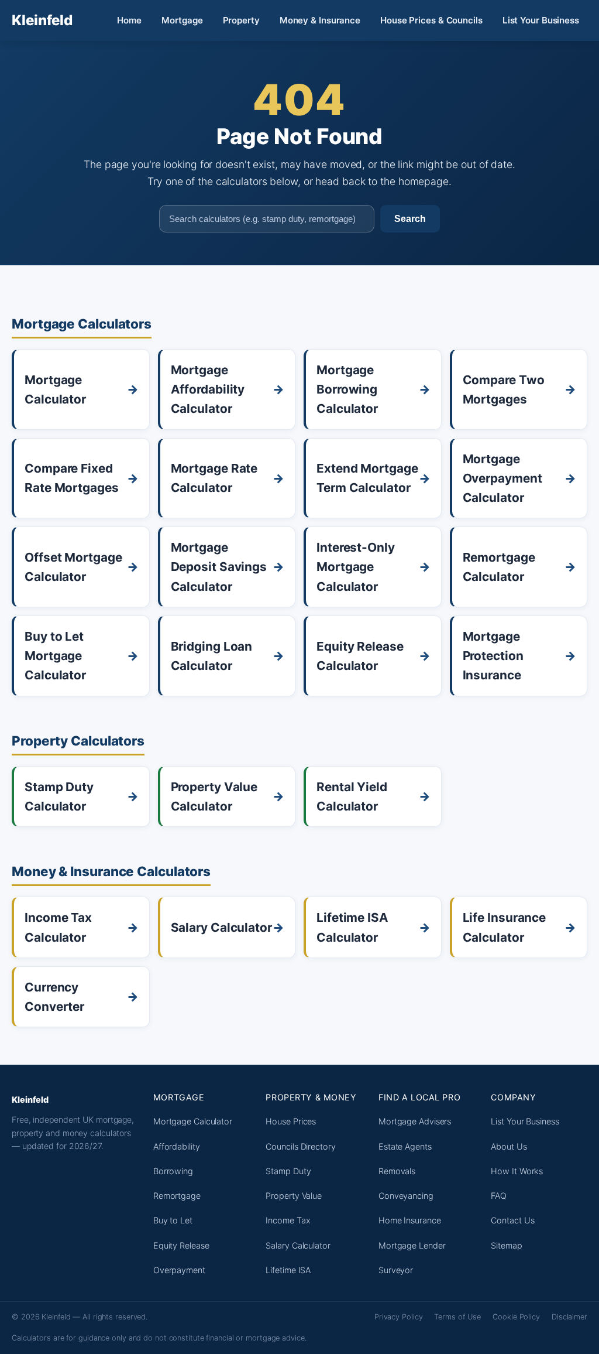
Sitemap (506, 1245)
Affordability (176, 1146)
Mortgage (181, 20)
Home (129, 20)
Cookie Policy (516, 1316)
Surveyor (395, 1270)
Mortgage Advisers (414, 1121)
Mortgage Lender (412, 1245)
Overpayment (179, 1270)
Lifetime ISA (288, 1270)
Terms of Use (457, 1316)
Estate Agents (405, 1146)
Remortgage (177, 1196)
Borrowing (173, 1171)
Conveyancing (405, 1196)
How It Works (517, 1171)
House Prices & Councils (431, 20)
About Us (508, 1146)
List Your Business (540, 20)
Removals (396, 1171)
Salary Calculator (298, 1245)
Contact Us (512, 1220)
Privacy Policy (398, 1316)
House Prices (291, 1121)
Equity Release (181, 1245)
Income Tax (288, 1220)
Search (410, 218)
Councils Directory (300, 1146)
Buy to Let (172, 1220)
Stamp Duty (288, 1171)
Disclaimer (569, 1316)
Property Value (294, 1196)
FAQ (499, 1196)
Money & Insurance (320, 20)
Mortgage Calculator (192, 1121)
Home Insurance (409, 1220)
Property (241, 20)
